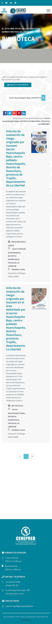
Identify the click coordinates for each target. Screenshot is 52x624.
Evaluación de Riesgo (16, 273)
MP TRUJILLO (17, 405)
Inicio (5, 48)
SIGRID (16, 276)
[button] (48, 10)
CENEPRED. (26, 620)
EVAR (10, 276)
